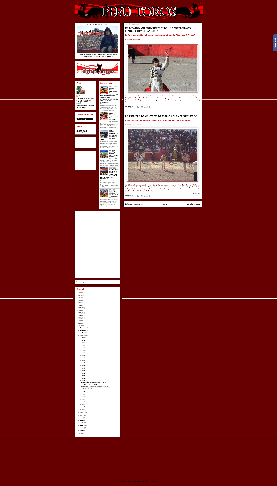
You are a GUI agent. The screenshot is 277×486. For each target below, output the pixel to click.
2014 (79, 320)
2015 (79, 318)
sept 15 (84, 370)
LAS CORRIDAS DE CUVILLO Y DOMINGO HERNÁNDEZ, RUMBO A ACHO (109, 135)
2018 (79, 310)
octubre (82, 333)
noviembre (83, 330)
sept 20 (84, 363)
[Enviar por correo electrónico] (142, 107)
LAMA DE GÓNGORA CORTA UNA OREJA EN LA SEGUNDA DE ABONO (113, 194)
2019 (79, 308)
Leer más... (196, 104)
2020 (79, 305)
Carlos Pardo (82, 96)
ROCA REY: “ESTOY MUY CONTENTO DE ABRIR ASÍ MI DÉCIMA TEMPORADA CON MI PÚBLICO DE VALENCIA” (109, 173)
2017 (79, 313)
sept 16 (84, 368)
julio (81, 415)
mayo (81, 420)
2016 (79, 315)
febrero (82, 428)
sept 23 (84, 355)
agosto (82, 412)
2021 (79, 303)
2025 (79, 292)
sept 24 (84, 353)
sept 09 (84, 394)
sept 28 (84, 342)
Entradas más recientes (134, 204)
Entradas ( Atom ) (167, 211)
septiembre (83, 335)
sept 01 (84, 409)
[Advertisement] (93, 458)
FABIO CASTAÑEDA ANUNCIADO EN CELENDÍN (113, 116)
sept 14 (84, 373)
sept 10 (84, 392)
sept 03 (84, 407)
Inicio (165, 204)
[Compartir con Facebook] (150, 107)
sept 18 (84, 365)
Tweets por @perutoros (82, 282)
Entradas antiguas (194, 204)
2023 (79, 298)
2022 (79, 300)
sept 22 (84, 358)
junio (81, 418)
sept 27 (84, 345)
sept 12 (84, 378)
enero (81, 430)
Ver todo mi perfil (81, 107)
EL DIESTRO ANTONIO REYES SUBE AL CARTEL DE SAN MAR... (93, 383)
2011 (79, 433)
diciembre (83, 328)
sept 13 (84, 375)
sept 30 (84, 337)
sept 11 (84, 381)
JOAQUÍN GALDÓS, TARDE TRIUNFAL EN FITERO (113, 154)
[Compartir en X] (147, 107)
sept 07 (84, 399)
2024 (79, 295)
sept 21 (84, 360)
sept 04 (84, 404)
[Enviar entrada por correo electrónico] (138, 107)
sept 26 (84, 348)
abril (81, 423)
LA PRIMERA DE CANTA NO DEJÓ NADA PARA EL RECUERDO (161, 116)
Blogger (153, 482)
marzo (82, 425)
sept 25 (84, 350)
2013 (79, 323)
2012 (79, 325)
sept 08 (84, 397)
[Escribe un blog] (145, 107)
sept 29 (84, 340)
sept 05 (84, 402)
